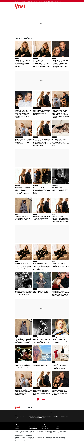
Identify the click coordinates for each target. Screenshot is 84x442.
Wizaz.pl (57, 426)
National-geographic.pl (33, 428)
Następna (43, 399)
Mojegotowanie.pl (32, 426)
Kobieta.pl (44, 426)
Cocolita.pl (17, 428)
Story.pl (57, 428)
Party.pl (16, 424)
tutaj (25, 440)
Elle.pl (57, 424)
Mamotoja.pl (31, 424)
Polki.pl (43, 424)
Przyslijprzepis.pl (45, 428)
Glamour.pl (17, 426)
